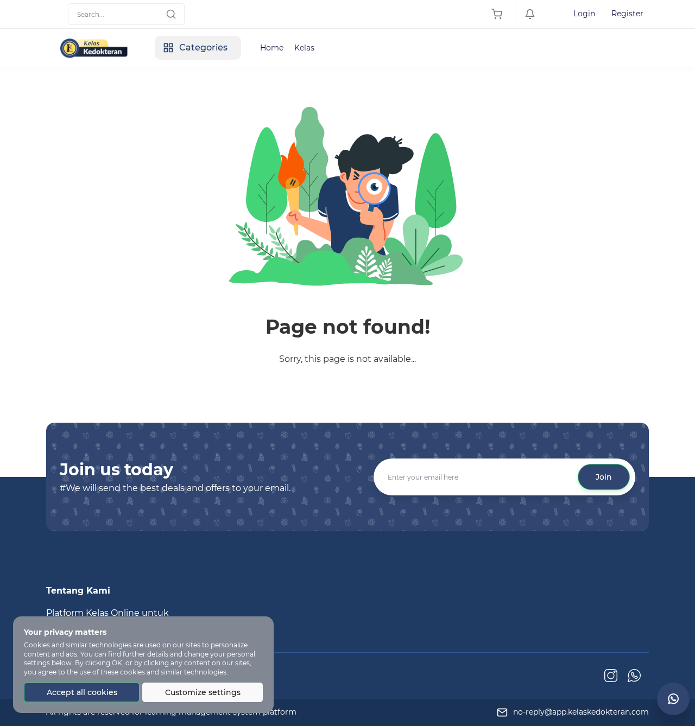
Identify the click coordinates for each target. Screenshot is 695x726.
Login (584, 13)
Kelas (304, 48)
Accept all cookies (82, 692)
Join (604, 477)
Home (271, 48)
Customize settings (203, 692)
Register (627, 13)
